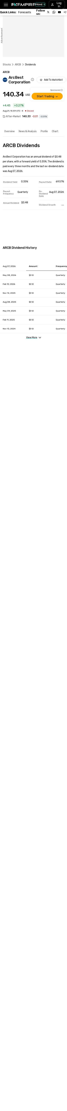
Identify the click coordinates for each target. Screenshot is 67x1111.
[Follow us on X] (48, 12)
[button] (5, 4)
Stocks (7, 64)
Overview (9, 131)
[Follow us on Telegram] (65, 12)
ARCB (18, 64)
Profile (44, 131)
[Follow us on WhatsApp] (54, 12)
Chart (55, 131)
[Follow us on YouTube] (59, 12)
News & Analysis (28, 131)
